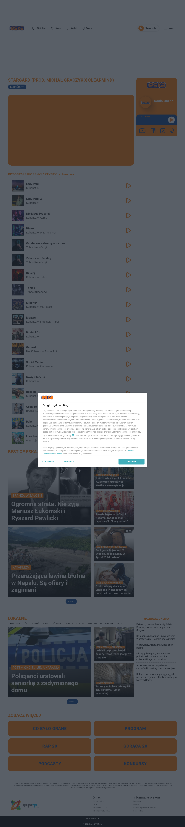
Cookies (58, 453)
